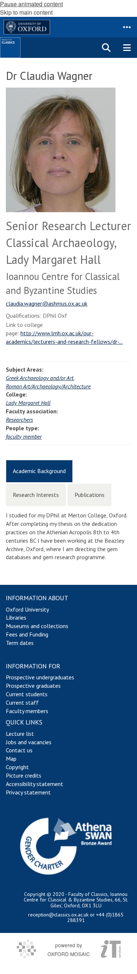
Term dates (20, 642)
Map (11, 758)
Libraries (16, 617)
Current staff (22, 702)
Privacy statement (28, 792)
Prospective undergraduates (40, 677)
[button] (127, 27)
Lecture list (20, 733)
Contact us (19, 750)
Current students (26, 694)
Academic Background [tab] (39, 471)
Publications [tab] (89, 494)
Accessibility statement (34, 783)
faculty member (24, 436)
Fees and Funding (27, 634)
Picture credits (23, 775)
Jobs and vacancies (29, 742)
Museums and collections (37, 626)
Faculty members (27, 711)
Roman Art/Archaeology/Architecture (48, 386)
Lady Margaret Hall (28, 402)
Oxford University (27, 609)
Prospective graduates (33, 685)
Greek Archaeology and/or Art (39, 377)
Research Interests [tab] (36, 494)
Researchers (19, 419)
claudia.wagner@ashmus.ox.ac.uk (46, 303)
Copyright (17, 767)
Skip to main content (26, 12)
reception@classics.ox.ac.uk (58, 914)
